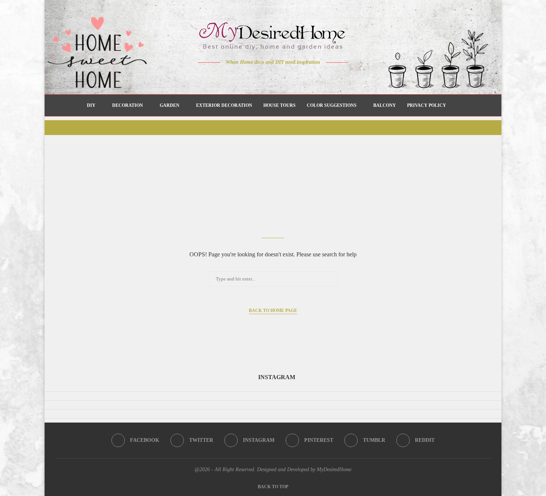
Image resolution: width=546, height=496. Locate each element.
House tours (279, 105)
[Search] (455, 105)
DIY (91, 105)
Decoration (127, 105)
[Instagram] (268, 76)
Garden (169, 105)
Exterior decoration (224, 105)
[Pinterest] (278, 76)
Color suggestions (332, 105)
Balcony (384, 105)
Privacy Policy (426, 105)
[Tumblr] (289, 76)
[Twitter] (258, 76)
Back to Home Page (273, 310)
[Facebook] (247, 76)
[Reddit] (299, 76)
